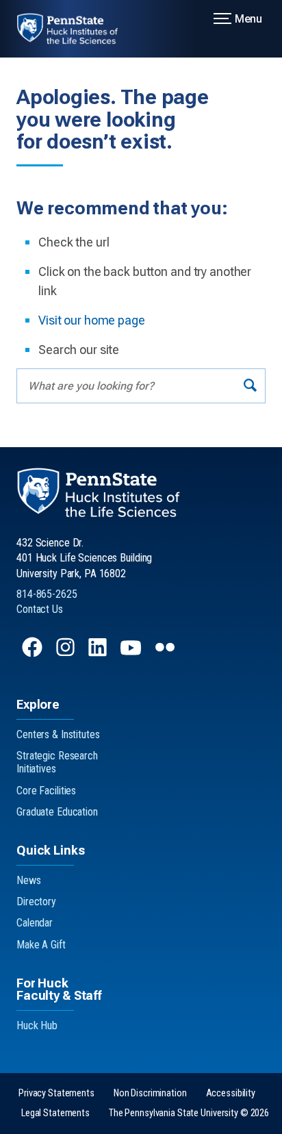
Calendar (34, 922)
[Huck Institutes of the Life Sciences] (75, 28)
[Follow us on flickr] (166, 653)
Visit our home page (91, 320)
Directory (36, 901)
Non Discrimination (150, 1093)
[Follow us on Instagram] (66, 653)
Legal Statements (55, 1113)
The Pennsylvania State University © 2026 (189, 1113)
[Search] (250, 386)
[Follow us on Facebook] (33, 653)
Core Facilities (46, 790)
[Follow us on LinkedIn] (99, 653)
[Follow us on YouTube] (132, 653)
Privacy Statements (56, 1093)
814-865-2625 (46, 594)
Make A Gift (41, 944)
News (28, 880)
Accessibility (230, 1093)
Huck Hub (36, 1025)
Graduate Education (57, 811)
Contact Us (39, 609)
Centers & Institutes (58, 734)
